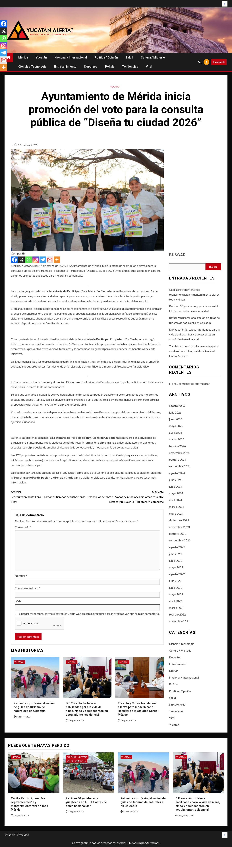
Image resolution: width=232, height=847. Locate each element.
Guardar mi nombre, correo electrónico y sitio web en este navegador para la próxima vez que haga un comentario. (89, 613)
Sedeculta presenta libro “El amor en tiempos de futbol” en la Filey (48, 496)
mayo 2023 (176, 567)
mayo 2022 (176, 594)
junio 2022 (175, 587)
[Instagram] (35, 259)
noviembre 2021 (179, 621)
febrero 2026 (177, 446)
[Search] (199, 61)
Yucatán (41, 57)
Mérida (23, 57)
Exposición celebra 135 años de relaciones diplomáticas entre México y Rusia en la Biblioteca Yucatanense (125, 496)
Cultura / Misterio (153, 57)
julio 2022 (175, 580)
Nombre (21, 575)
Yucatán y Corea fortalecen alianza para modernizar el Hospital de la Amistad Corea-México (138, 709)
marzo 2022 (176, 607)
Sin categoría (177, 704)
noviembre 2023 (179, 527)
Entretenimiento (65, 66)
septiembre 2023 (179, 540)
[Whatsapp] (28, 259)
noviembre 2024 (179, 452)
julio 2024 (175, 479)
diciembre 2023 (179, 520)
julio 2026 (175, 412)
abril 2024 (175, 500)
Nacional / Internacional (71, 57)
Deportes (90, 66)
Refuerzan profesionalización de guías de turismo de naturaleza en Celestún (34, 707)
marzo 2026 (176, 439)
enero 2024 (176, 513)
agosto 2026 (177, 405)
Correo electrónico (27, 588)
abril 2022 (175, 601)
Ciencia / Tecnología (32, 66)
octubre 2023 (177, 533)
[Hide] (1, 74)
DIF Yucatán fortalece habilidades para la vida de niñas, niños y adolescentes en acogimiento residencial (87, 709)
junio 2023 (175, 560)
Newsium (135, 842)
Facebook (219, 61)
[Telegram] (43, 259)
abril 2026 (175, 432)
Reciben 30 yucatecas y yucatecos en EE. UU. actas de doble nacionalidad (86, 802)
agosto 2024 (177, 473)
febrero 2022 (177, 614)
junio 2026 (175, 419)
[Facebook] (14, 259)
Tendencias (130, 66)
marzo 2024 (176, 506)
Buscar (177, 255)
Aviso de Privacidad (17, 834)
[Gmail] (50, 259)
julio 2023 (175, 554)
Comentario (23, 527)
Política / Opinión (106, 57)
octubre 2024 (177, 459)
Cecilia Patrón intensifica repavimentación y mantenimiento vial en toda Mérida (194, 294)
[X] (21, 259)
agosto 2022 (177, 574)
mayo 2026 (176, 425)
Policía (109, 66)
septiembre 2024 (179, 466)
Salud (129, 57)
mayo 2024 (176, 493)
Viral (149, 66)
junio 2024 (175, 486)
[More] (57, 259)
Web (18, 601)
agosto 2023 (177, 547)
